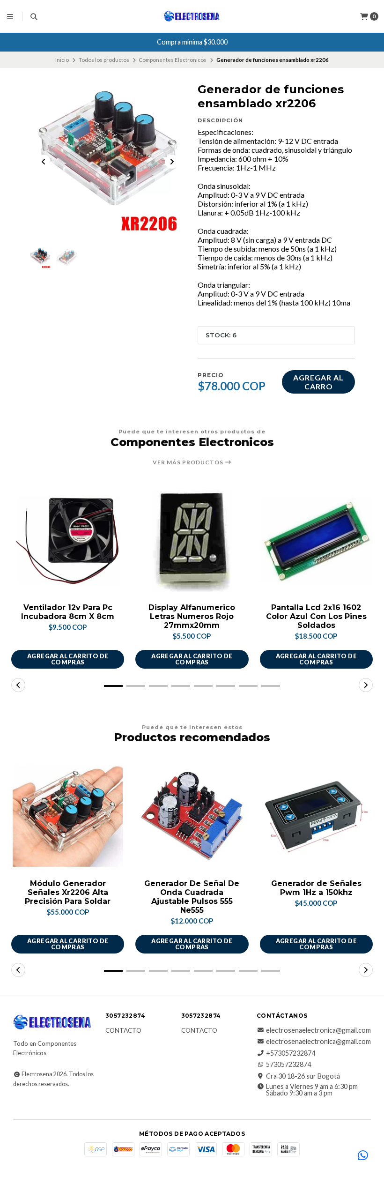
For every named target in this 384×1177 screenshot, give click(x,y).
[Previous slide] (44, 162)
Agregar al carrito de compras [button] (67, 659)
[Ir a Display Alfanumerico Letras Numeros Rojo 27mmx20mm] (191, 540)
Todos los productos (104, 60)
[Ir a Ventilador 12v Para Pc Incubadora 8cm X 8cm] (67, 540)
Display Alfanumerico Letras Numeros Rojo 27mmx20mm (191, 616)
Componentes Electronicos (173, 60)
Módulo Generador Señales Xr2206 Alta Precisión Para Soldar (68, 892)
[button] (113, 686)
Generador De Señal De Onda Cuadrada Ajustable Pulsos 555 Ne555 (191, 897)
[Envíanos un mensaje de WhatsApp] (363, 1156)
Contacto (123, 1031)
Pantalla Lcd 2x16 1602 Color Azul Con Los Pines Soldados (316, 616)
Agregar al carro (318, 382)
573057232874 (288, 1064)
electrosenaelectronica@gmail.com (318, 1030)
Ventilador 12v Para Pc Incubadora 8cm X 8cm (67, 612)
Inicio (62, 60)
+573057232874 (290, 1053)
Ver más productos (189, 462)
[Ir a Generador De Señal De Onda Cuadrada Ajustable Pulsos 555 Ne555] (191, 816)
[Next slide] (172, 162)
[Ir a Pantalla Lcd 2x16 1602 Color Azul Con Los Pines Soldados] (316, 540)
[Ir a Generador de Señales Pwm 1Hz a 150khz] (316, 816)
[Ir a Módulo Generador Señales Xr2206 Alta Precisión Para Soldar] (67, 816)
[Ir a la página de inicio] (191, 16)
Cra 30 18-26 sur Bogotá (303, 1076)
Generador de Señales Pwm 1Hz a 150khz (316, 888)
